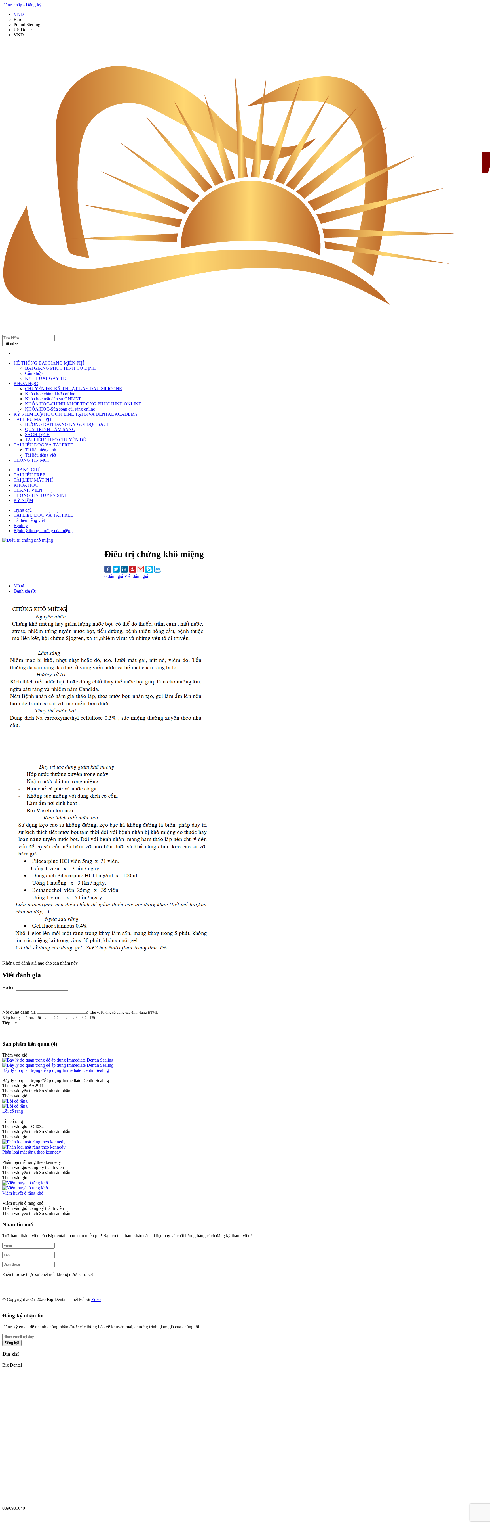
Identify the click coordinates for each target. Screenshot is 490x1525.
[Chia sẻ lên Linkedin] (124, 570)
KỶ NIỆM (23, 500)
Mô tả (19, 585)
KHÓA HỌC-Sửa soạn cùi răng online (60, 409)
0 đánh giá (113, 576)
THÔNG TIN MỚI (31, 460)
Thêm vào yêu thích (20, 1090)
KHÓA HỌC (26, 383)
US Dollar (23, 29)
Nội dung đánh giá (19, 1012)
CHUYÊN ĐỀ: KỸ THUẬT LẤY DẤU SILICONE (73, 388)
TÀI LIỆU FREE (29, 474)
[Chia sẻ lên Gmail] (140, 570)
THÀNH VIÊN (28, 490)
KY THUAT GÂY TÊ (45, 378)
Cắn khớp (34, 373)
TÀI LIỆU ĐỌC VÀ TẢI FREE (43, 444)
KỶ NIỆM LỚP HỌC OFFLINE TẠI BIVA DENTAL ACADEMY (76, 414)
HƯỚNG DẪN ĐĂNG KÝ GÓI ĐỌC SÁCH (67, 424)
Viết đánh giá (136, 576)
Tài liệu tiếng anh (40, 449)
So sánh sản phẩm (55, 1090)
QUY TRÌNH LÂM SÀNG (50, 429)
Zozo (96, 1299)
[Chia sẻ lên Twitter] (116, 570)
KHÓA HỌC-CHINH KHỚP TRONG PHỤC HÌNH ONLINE (83, 403)
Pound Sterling (27, 24)
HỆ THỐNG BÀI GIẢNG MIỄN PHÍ (49, 363)
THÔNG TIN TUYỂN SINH (41, 495)
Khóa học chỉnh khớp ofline (50, 393)
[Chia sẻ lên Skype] (149, 570)
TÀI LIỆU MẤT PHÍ (33, 419)
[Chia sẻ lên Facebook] (107, 570)
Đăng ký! (12, 1343)
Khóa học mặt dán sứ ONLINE (53, 398)
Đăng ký (33, 4)
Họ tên (8, 987)
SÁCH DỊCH (37, 434)
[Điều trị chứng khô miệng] (27, 540)
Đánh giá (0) (25, 591)
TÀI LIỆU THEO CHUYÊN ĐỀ (55, 439)
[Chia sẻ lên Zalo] (157, 570)
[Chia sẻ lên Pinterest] (132, 570)
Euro (18, 19)
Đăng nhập (12, 4)
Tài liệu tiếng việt (40, 455)
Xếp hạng (11, 1017)
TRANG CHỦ (27, 469)
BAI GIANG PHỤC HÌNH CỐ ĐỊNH (60, 368)
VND (19, 14)
